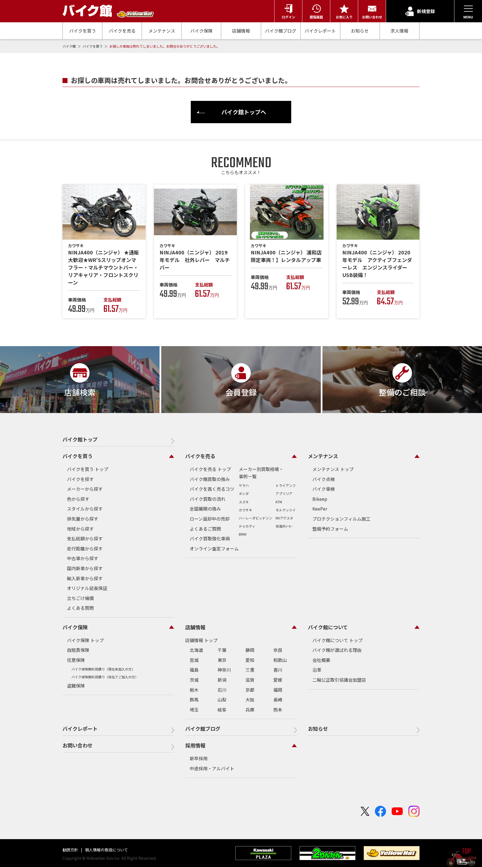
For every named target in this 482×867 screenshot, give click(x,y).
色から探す (78, 499)
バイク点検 (323, 479)
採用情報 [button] (195, 745)
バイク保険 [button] (75, 627)
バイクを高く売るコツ (212, 488)
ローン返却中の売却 (210, 518)
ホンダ (244, 493)
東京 (222, 660)
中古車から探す (82, 558)
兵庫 (249, 709)
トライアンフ (286, 485)
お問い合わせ (77, 745)
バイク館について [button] (328, 627)
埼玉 (194, 709)
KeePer (319, 508)
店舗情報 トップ (201, 640)
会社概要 (321, 660)
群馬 (194, 699)
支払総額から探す (85, 538)
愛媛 (277, 679)
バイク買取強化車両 (210, 538)
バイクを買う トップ (87, 469)
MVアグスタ (284, 518)
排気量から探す (82, 518)
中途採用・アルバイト (212, 768)
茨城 (194, 679)
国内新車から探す (85, 568)
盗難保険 (76, 685)
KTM (279, 501)
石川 (222, 689)
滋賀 (249, 679)
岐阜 (222, 709)
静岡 (249, 650)
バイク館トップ (80, 439)
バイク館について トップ (337, 640)
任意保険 (76, 660)
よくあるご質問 (205, 528)
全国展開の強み (205, 508)
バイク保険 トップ (85, 640)
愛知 (249, 660)
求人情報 (399, 31)
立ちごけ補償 (80, 598)
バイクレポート (320, 30)
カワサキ (245, 509)
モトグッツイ (286, 509)
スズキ (244, 501)
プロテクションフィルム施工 (341, 518)
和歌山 (280, 660)
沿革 (316, 669)
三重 (249, 669)
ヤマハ (244, 485)
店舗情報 (241, 30)
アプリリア (284, 493)
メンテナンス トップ (333, 469)
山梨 (222, 699)
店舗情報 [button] (195, 627)
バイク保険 (201, 30)
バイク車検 (323, 488)
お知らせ (360, 30)
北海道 (196, 650)
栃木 (194, 689)
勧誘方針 (70, 850)
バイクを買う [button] (77, 456)
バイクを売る (122, 30)
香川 (277, 669)
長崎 (277, 699)
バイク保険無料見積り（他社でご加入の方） (104, 676)
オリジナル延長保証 (87, 588)
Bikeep (319, 499)
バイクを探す (80, 479)
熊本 (277, 709)
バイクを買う (82, 30)
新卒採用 (199, 758)
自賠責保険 (78, 650)
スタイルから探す (85, 508)
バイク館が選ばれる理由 (337, 650)
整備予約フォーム (330, 528)
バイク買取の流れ (207, 499)
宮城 (194, 660)
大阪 (249, 699)
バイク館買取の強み (210, 479)
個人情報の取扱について (106, 850)
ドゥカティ (247, 526)
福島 (194, 669)
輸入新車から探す (85, 578)
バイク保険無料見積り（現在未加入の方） (103, 669)
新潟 (222, 679)
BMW (243, 534)
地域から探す (80, 528)
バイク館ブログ (280, 30)
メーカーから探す (85, 488)
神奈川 (224, 669)
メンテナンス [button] (323, 456)
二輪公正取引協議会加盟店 (339, 679)
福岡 (277, 689)
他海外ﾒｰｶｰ (284, 526)
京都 (249, 689)
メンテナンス (161, 30)
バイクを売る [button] (200, 456)
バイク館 (69, 46)
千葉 (222, 650)
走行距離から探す (85, 548)
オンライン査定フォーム (214, 548)
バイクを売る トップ (210, 469)
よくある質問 (80, 607)
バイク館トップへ (243, 112)
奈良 (277, 650)
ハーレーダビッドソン (255, 518)
